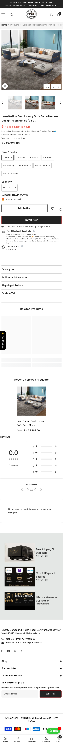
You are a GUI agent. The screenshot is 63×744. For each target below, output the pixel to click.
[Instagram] (8, 651)
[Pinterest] (15, 651)
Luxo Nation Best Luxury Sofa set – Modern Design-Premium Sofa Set (31, 423)
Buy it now (31, 220)
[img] (13, 459)
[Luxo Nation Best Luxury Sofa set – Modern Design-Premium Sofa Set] (31, 401)
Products (14, 25)
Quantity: (6, 181)
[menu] (3, 15)
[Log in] (51, 14)
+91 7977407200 (48, 5)
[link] (52, 208)
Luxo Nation (18, 138)
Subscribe (50, 694)
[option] (31, 60)
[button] (53, 86)
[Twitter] (21, 651)
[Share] (59, 209)
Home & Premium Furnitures (38, 2)
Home (4, 25)
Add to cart (25, 208)
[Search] (11, 15)
